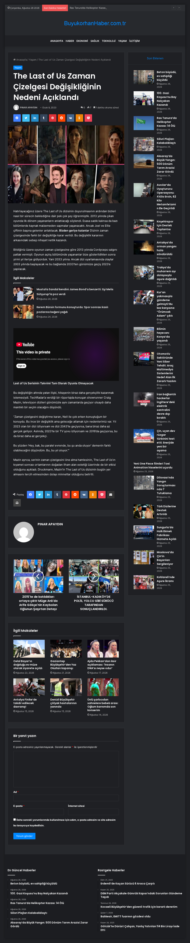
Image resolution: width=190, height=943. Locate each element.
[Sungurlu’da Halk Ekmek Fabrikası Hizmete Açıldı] (144, 532)
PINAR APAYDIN (28, 107)
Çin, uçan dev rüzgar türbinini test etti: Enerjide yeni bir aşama (166, 440)
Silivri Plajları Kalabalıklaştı (166, 141)
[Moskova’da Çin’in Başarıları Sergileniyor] (144, 557)
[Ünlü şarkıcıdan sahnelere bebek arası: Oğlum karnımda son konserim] (103, 687)
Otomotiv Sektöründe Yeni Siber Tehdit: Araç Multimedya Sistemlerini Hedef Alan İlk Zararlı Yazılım (166, 367)
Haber (70, 40)
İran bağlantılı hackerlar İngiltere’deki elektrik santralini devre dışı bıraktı (166, 406)
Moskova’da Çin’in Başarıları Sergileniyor (165, 558)
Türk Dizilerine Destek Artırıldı (166, 510)
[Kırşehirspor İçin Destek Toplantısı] (144, 227)
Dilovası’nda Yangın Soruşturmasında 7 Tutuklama (166, 485)
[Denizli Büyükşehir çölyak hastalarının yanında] (66, 687)
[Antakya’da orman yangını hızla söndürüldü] (144, 248)
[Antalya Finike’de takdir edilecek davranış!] (29, 687)
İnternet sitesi (76, 805)
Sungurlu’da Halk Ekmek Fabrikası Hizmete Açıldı (166, 533)
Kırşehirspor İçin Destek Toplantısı (165, 225)
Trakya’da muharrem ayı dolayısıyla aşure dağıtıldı (167, 273)
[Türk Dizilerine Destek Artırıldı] (144, 511)
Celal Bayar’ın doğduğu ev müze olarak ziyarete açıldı (27, 664)
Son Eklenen (155, 58)
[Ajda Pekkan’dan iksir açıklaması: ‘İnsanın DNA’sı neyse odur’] (103, 649)
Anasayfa (56, 40)
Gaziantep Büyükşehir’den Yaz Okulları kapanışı (63, 664)
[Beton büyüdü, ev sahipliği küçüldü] (144, 77)
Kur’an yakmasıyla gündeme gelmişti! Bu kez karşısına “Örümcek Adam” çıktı (165, 304)
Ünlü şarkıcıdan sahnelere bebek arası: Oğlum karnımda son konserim (102, 705)
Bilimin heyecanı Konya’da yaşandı (163, 334)
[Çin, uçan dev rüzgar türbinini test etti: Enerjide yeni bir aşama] (144, 436)
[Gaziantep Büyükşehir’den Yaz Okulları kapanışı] (66, 649)
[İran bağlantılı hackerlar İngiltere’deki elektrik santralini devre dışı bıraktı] (144, 399)
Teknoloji (109, 40)
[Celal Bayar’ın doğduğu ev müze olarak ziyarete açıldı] (29, 649)
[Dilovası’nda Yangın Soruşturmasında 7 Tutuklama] (144, 483)
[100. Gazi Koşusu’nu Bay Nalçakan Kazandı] (144, 98)
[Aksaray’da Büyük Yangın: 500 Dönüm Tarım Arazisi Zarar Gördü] (144, 161)
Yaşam (122, 40)
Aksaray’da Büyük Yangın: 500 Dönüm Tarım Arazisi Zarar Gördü (166, 164)
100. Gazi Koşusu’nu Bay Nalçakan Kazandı (166, 99)
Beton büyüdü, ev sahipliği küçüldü (166, 76)
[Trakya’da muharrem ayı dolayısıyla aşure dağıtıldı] (144, 272)
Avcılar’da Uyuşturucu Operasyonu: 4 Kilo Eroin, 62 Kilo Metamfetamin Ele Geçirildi (166, 196)
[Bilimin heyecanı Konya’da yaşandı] (144, 334)
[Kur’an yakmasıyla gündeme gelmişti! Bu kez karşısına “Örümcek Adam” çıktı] (144, 297)
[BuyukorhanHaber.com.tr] (95, 23)
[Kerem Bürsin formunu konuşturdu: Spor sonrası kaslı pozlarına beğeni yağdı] (23, 312)
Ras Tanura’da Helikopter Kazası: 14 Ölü (92, 7)
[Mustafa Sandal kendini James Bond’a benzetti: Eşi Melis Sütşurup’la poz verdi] (23, 294)
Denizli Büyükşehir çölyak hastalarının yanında (63, 703)
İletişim (134, 40)
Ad (16, 791)
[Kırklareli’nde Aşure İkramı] (144, 582)
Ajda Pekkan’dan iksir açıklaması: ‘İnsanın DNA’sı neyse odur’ (101, 664)
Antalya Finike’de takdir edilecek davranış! (25, 703)
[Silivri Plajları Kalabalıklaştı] (144, 144)
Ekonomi (82, 40)
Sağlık (95, 40)
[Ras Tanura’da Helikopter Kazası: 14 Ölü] (144, 123)
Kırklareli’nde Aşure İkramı (166, 579)
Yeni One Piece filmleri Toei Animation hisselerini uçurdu (153, 465)
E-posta (18, 805)
